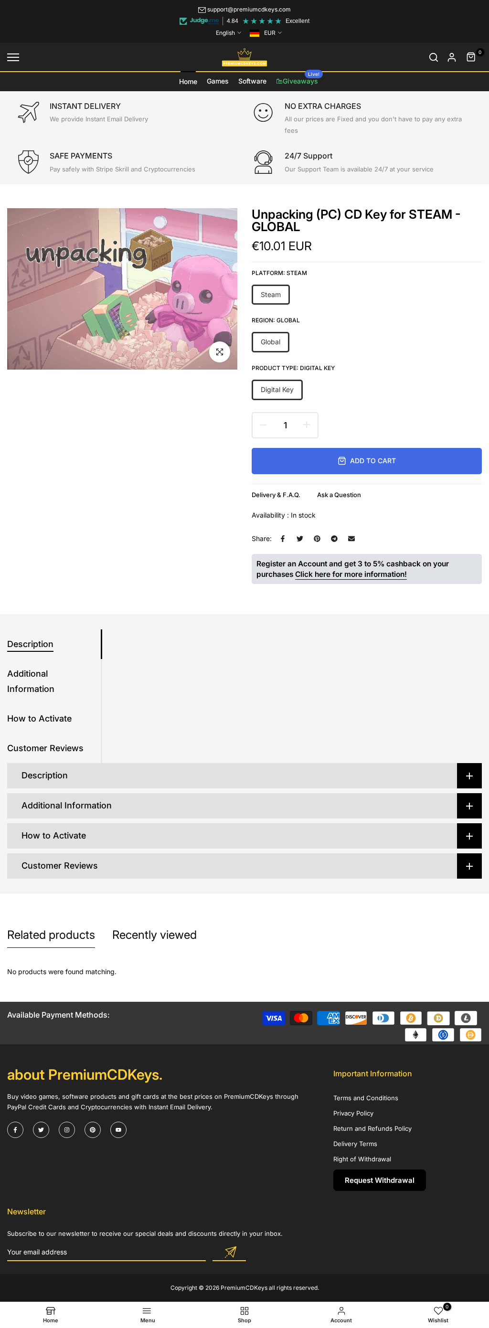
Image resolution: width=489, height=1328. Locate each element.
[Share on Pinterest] (317, 538)
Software (252, 81)
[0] (471, 57)
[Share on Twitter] (300, 538)
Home (188, 81)
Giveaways (301, 78)
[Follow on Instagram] (67, 1130)
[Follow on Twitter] (41, 1130)
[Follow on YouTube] (118, 1130)
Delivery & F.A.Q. (276, 495)
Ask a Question (339, 495)
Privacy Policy (353, 1113)
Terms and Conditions (365, 1098)
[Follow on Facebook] (15, 1130)
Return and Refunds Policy (372, 1128)
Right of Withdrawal (362, 1159)
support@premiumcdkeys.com (249, 9)
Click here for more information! (351, 574)
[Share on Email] (351, 538)
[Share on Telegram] (334, 538)
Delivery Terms (355, 1143)
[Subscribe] (229, 1252)
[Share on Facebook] (283, 538)
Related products (51, 935)
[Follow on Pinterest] (93, 1130)
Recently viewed (154, 935)
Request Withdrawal (380, 1180)
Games (218, 81)
